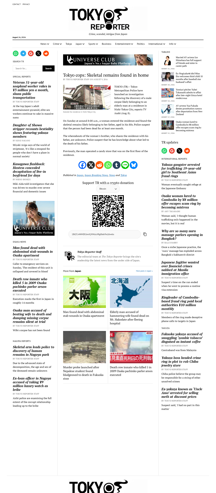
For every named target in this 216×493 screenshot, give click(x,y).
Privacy (26, 4)
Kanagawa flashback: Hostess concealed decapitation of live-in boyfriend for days (29, 169)
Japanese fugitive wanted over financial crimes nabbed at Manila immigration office (180, 268)
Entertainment (122, 43)
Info (171, 43)
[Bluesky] (134, 165)
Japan (79, 43)
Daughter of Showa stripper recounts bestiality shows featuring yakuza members (33, 130)
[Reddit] (99, 165)
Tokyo (69, 43)
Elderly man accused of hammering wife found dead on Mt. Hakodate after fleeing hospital (129, 317)
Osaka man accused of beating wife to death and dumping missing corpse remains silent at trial (32, 316)
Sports (91, 43)
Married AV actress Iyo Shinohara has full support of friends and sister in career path (188, 61)
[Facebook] (82, 165)
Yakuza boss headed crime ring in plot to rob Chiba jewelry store (181, 361)
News (43, 43)
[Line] (125, 165)
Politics (141, 43)
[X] (91, 165)
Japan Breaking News (96, 175)
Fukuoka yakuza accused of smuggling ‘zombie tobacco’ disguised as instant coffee (181, 337)
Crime (56, 43)
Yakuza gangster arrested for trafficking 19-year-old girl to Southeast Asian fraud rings (181, 170)
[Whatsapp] (108, 165)
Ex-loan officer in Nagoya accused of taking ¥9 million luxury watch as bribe (32, 384)
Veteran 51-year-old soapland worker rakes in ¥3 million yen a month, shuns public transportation (32, 89)
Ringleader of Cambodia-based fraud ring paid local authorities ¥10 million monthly (181, 303)
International (155, 43)
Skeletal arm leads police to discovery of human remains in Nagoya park (33, 350)
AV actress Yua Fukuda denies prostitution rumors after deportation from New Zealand (189, 110)
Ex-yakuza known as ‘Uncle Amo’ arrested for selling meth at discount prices (181, 392)
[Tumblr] (116, 165)
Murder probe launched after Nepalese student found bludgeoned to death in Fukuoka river (83, 372)
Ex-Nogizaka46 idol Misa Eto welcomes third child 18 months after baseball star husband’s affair (189, 77)
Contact (16, 4)
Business (106, 43)
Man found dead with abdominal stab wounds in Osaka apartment (33, 251)
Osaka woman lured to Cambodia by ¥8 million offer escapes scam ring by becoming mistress (188, 126)
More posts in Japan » (144, 271)
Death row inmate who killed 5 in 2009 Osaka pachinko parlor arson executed (30, 284)
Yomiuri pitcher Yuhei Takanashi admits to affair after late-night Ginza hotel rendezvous (189, 94)
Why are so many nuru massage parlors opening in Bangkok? (182, 234)
